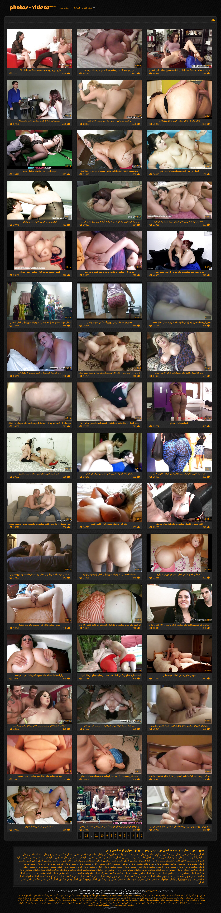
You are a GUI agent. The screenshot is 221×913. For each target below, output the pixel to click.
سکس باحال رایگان (107, 866)
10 (102, 835)
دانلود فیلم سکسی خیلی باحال (39, 857)
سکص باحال (52, 870)
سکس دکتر (116, 902)
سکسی (51, 900)
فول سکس (65, 898)
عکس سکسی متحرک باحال (109, 873)
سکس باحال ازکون (166, 866)
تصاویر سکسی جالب (128, 854)
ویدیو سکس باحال (101, 879)
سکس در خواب (77, 900)
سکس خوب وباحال (46, 866)
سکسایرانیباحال (68, 870)
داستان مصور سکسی (94, 900)
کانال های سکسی (180, 902)
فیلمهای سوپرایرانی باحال (182, 879)
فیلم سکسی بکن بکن (42, 895)
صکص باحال (168, 873)
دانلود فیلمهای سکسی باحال (138, 860)
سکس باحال (50, 6)
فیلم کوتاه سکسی (24, 895)
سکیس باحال (25, 870)
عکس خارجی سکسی (156, 895)
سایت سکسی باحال (166, 863)
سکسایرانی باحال (86, 870)
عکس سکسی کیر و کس (27, 900)
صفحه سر (64, 8)
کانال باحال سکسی (42, 879)
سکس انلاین (190, 895)
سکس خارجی (36, 898)
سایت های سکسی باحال (142, 863)
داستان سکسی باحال (85, 854)
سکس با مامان (103, 902)
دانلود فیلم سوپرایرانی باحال (130, 857)
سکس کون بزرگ (129, 898)
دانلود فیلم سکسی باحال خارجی (72, 857)
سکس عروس (128, 902)
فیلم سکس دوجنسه (174, 900)
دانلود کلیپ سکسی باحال (110, 860)
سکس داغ (201, 895)
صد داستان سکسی (112, 898)
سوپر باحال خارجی (66, 863)
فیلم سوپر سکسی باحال (136, 876)
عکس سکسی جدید (66, 902)
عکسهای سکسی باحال (82, 873)
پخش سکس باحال (62, 879)
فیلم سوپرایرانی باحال (111, 876)
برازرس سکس (195, 902)
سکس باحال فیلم (66, 866)
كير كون (155, 898)
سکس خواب (184, 898)
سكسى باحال (84, 863)
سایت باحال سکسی (187, 863)
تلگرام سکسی (139, 895)
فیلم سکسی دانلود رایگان (100, 895)
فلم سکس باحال (60, 873)
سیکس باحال (182, 873)
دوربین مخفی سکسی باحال (52, 860)
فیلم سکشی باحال (69, 876)
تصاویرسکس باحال (107, 854)
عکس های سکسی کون (122, 895)
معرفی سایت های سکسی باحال (128, 879)
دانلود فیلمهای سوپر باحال (167, 860)
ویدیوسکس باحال (82, 879)
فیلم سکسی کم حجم (162, 902)
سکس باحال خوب (127, 866)
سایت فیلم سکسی (95, 898)
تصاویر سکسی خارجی (134, 900)
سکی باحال (39, 870)
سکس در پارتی (197, 898)
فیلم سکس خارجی (143, 902)
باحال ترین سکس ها (171, 854)
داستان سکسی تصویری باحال (58, 854)
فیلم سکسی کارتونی (169, 898)
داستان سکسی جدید (175, 895)
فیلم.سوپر (52, 902)
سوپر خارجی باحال (46, 863)
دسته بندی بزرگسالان (83, 8)
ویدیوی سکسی (81, 895)
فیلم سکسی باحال (89, 876)
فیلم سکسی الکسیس (114, 900)
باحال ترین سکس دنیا (193, 854)
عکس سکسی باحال (134, 873)
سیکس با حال (197, 873)
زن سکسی (58, 895)
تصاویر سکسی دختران (155, 900)
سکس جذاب (69, 895)
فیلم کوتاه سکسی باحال (46, 876)
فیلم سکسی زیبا (78, 898)
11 (96, 835)
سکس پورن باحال (105, 870)
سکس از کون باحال (188, 866)
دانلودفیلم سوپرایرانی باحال (82, 860)
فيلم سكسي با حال (41, 873)
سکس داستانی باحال (187, 870)
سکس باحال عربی (86, 866)
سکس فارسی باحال (144, 870)
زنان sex (43, 900)
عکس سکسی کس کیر (85, 902)
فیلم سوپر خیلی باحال (161, 876)
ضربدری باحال (153, 873)
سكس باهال (99, 863)
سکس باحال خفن (147, 866)
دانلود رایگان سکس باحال (191, 857)
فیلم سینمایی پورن (118, 905)
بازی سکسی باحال (150, 854)
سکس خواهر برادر (51, 898)
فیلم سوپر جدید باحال (184, 876)
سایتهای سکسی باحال (117, 863)
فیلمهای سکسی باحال (157, 879)
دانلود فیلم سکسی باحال (102, 857)
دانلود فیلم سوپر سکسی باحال (161, 857)
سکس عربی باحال (165, 870)
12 (86, 835)
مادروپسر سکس (63, 900)
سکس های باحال (124, 870)
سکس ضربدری (144, 898)
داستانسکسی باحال (32, 854)
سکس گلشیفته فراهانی (98, 905)
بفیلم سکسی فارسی (37, 902)
